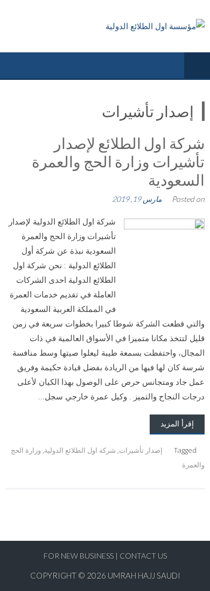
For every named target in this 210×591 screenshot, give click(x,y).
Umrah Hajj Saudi (144, 575)
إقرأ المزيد (177, 423)
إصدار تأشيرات (141, 450)
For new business (79, 555)
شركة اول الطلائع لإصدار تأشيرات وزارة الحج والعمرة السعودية (118, 161)
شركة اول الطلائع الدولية (80, 450)
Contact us (143, 555)
